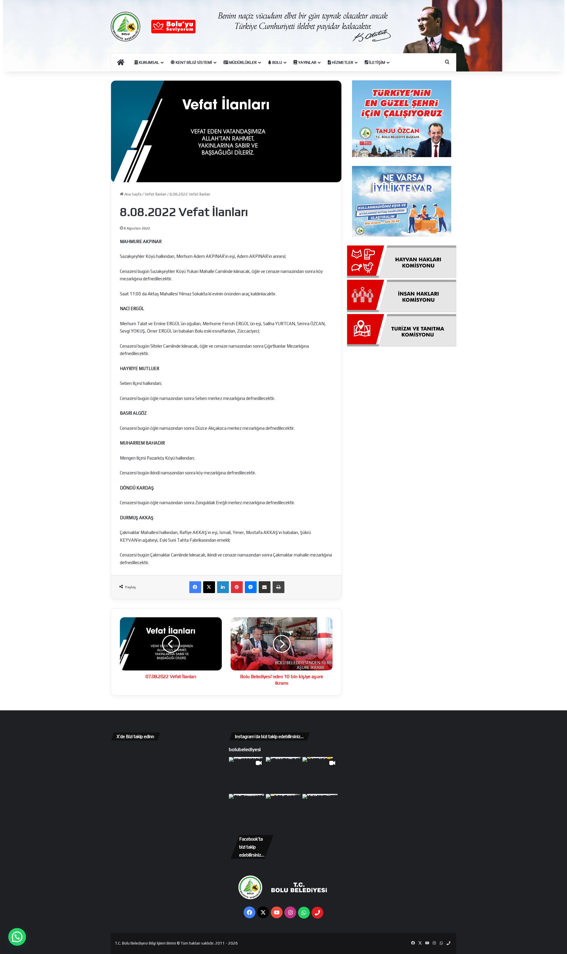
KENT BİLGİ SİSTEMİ (193, 62)
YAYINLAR (306, 62)
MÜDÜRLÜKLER (242, 62)
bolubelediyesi (245, 749)
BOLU (276, 62)
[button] (17, 937)
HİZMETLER (342, 62)
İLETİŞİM (376, 62)
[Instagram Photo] (284, 775)
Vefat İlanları (155, 194)
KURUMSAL (148, 62)
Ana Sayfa (132, 194)
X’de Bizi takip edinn (135, 736)
